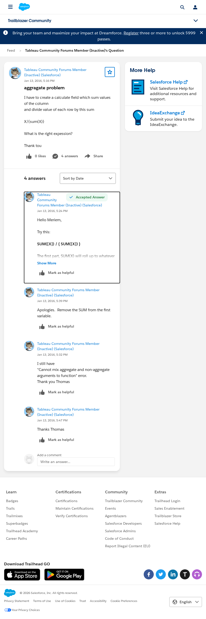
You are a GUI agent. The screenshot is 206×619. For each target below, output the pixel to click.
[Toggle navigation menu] (195, 20)
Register (131, 33)
